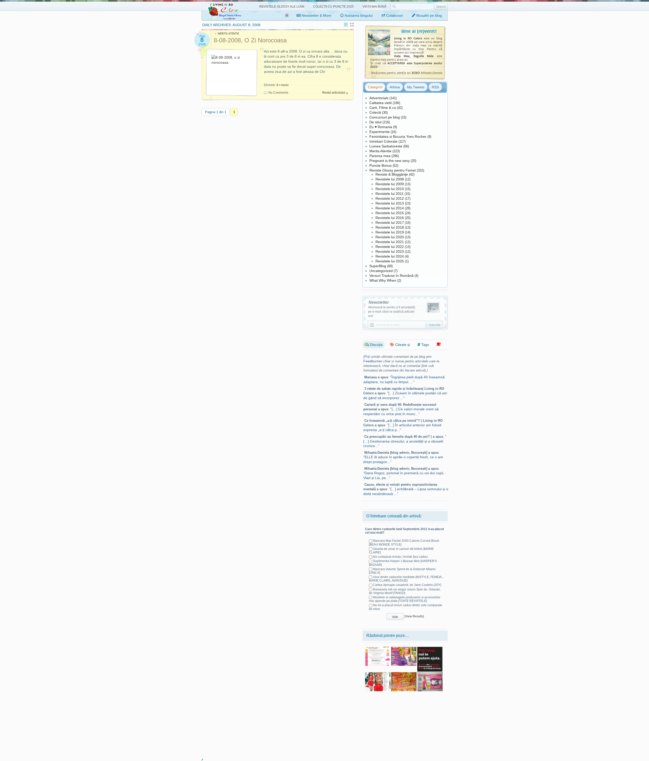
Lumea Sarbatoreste (385, 146)
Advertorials (378, 98)
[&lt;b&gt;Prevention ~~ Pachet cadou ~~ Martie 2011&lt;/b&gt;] (430, 674)
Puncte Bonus (380, 165)
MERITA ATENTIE (228, 33)
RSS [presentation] (435, 87)
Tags (424, 345)
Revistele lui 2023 (389, 251)
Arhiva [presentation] (395, 87)
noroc (285, 85)
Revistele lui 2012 (389, 198)
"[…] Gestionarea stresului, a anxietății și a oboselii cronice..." (404, 441)
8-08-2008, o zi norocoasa (250, 40)
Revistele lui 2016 (389, 218)
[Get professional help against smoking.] (430, 648)
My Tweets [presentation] (415, 87)
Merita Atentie (380, 151)
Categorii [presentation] (375, 87)
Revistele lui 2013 (389, 203)
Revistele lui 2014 (389, 208)
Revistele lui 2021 (389, 242)
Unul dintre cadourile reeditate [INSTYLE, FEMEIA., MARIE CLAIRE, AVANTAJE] (406, 578)
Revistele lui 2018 (389, 227)
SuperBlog (377, 266)
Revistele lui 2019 (389, 232)
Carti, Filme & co (382, 108)
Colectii (375, 112)
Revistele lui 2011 (389, 194)
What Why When (382, 280)
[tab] (375, 87)
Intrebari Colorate (383, 141)
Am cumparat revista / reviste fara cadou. (400, 557)
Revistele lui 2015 (389, 213)
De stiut (375, 122)
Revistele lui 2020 (389, 237)
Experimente (379, 132)
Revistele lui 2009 (389, 184)
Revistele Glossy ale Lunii (281, 6)
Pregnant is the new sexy (389, 161)
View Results (414, 616)
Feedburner (372, 361)
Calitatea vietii (380, 103)
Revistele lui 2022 (389, 247)
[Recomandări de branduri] (438, 344)
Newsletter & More (316, 15)
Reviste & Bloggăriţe (391, 174)
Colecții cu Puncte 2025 (333, 6)
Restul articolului (333, 92)
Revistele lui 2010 (389, 189)
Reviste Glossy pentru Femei (392, 170)
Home (287, 15)
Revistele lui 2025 (389, 261)
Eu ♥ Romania (380, 127)
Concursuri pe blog (384, 117)
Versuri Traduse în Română (391, 276)
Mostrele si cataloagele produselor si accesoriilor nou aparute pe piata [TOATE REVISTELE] (404, 599)
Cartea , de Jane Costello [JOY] (407, 585)
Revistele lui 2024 (389, 256)
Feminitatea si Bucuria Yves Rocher (397, 136)
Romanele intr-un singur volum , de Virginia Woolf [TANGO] (405, 591)
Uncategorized (381, 271)
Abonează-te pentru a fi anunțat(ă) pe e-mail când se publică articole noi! (391, 312)
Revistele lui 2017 (389, 223)
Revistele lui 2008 (389, 179)
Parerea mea (379, 156)
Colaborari (394, 15)
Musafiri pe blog (428, 15)
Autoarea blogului (358, 15)
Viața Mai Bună (374, 6)
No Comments (278, 92)
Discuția (376, 345)
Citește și (402, 345)
